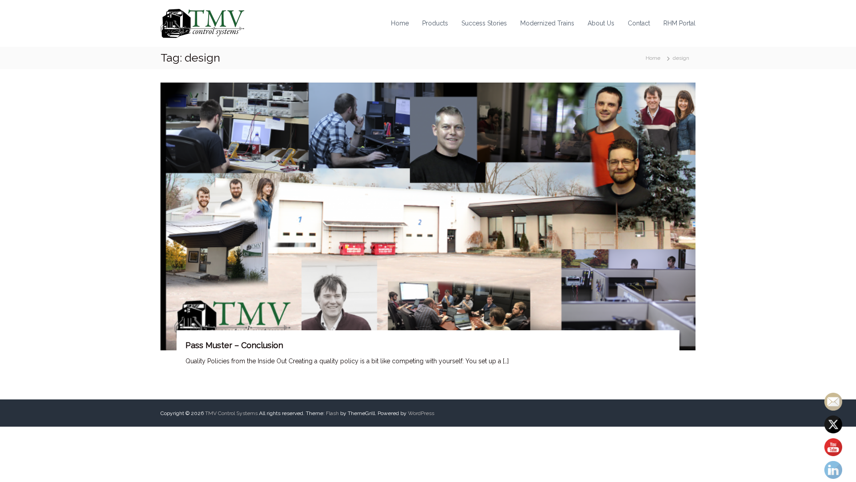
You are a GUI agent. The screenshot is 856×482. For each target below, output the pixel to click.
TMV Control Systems (231, 413)
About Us (601, 23)
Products (435, 23)
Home (400, 23)
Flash (332, 413)
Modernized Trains (547, 23)
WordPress (421, 413)
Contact (639, 23)
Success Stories (484, 23)
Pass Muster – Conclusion (234, 345)
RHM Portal (679, 23)
